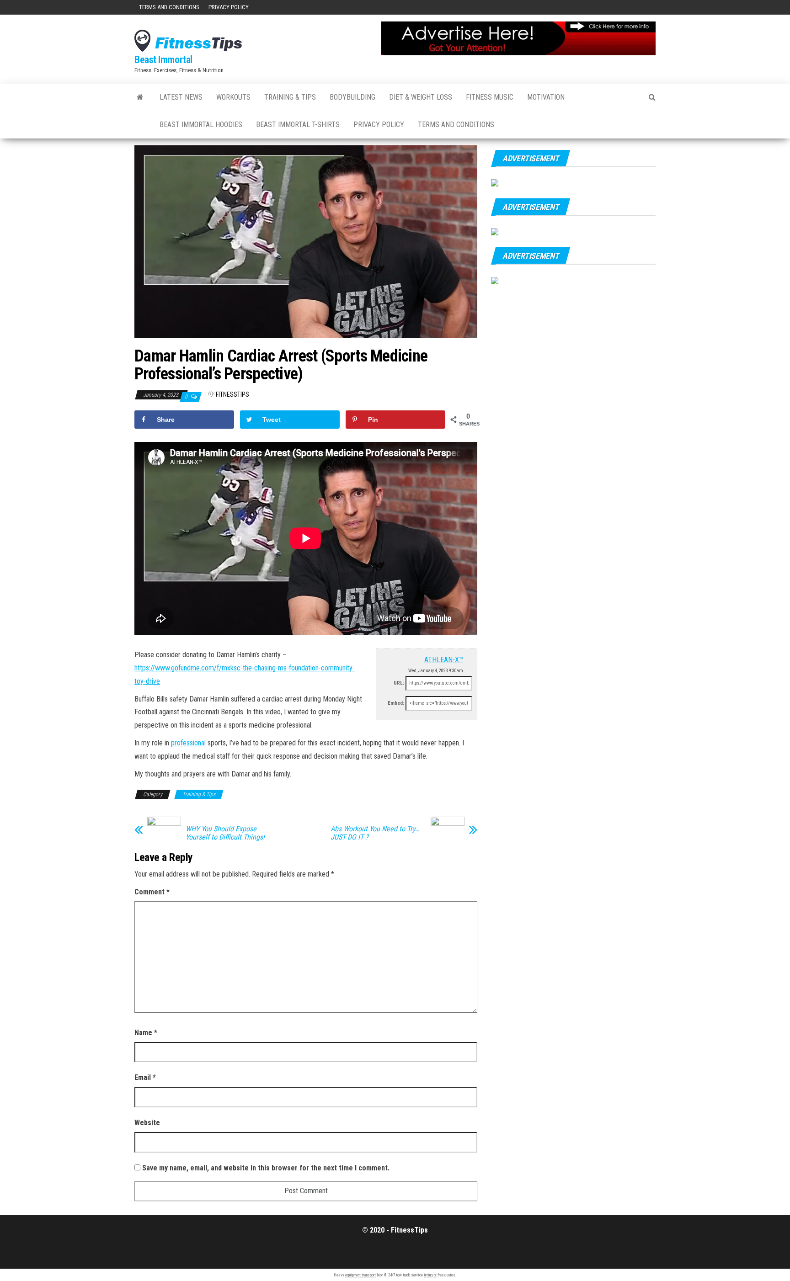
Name (145, 1032)
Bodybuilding (352, 97)
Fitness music (489, 97)
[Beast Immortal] (140, 97)
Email (145, 1077)
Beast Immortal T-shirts (298, 124)
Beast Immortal (163, 59)
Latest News (181, 97)
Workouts (233, 97)
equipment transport (360, 1275)
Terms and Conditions (169, 7)
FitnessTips (232, 394)
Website (147, 1122)
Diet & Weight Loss (420, 97)
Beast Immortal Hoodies (201, 124)
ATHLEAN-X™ (443, 659)
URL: (399, 683)
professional (188, 743)
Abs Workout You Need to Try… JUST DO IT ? (375, 833)
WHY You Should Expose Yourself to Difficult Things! (225, 833)
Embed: (396, 703)
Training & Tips (290, 97)
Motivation (546, 97)
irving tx (430, 1275)
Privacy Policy (228, 7)
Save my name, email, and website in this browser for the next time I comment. (266, 1168)
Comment (152, 892)
